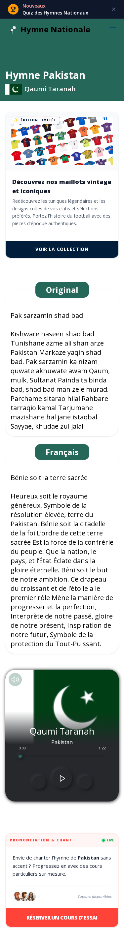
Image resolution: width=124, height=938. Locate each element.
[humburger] (113, 29)
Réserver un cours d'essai (61, 917)
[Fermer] (114, 9)
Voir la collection (62, 249)
